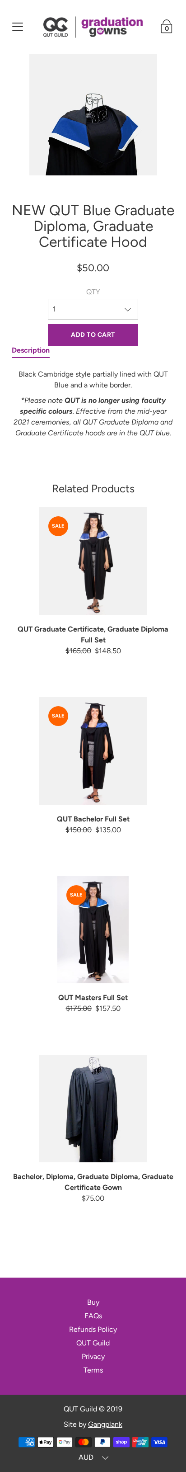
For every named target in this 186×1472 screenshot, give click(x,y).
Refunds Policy (93, 1329)
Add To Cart (93, 335)
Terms (93, 1370)
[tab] (31, 352)
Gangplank (105, 1424)
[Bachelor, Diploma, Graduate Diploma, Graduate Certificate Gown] (93, 1108)
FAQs (93, 1316)
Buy (93, 1302)
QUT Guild (93, 1343)
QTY (93, 292)
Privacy (93, 1356)
